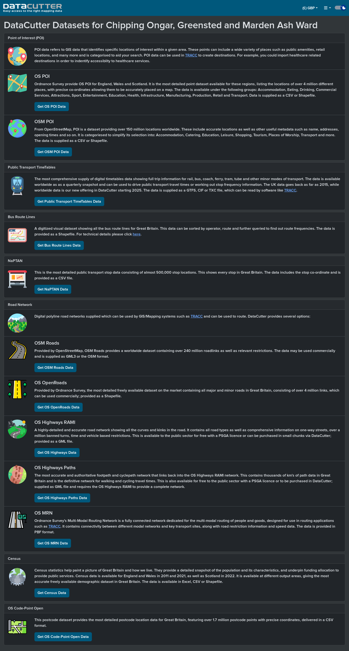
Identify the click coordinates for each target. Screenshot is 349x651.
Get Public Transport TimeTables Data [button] (69, 201)
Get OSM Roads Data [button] (55, 368)
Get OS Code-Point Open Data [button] (63, 637)
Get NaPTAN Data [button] (53, 289)
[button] (310, 8)
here (137, 234)
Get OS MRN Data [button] (53, 543)
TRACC (191, 55)
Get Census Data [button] (52, 593)
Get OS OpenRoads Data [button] (59, 407)
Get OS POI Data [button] (52, 106)
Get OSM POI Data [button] (53, 152)
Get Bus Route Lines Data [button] (59, 245)
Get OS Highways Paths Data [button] (62, 498)
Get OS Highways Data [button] (57, 452)
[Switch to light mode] (340, 7)
